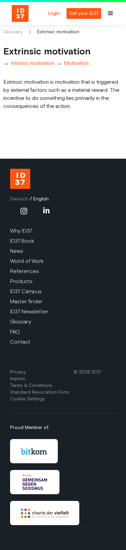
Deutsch (19, 199)
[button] (114, 13)
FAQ (15, 331)
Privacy (18, 372)
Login (54, 13)
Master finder (26, 301)
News (16, 251)
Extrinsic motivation (58, 32)
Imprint (17, 379)
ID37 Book (22, 241)
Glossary (13, 32)
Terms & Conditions (31, 385)
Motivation (76, 63)
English (41, 199)
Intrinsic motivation (32, 63)
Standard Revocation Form (39, 392)
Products (21, 281)
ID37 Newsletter (29, 311)
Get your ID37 (84, 13)
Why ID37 (21, 231)
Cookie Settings (27, 399)
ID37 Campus (26, 291)
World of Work (27, 261)
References (24, 271)
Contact (20, 342)
